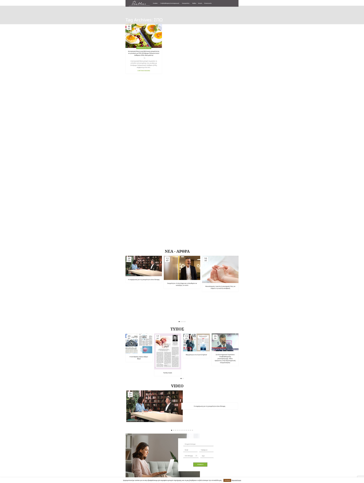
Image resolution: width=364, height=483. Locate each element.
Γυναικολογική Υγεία (143, 48)
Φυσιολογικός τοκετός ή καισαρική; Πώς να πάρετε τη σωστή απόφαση (220, 287)
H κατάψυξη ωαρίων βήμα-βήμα (139, 358)
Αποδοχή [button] (227, 480)
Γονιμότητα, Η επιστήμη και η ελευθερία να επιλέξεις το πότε (182, 284)
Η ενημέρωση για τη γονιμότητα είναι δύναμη (143, 279)
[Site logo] (139, 3)
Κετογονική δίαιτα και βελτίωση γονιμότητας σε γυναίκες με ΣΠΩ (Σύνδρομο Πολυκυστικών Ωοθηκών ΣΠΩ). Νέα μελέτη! (143, 53)
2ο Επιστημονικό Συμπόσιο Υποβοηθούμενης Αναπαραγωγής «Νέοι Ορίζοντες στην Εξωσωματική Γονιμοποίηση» (225, 358)
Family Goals (167, 373)
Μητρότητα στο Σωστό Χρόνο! (196, 355)
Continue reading (143, 70)
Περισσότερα (236, 480)
